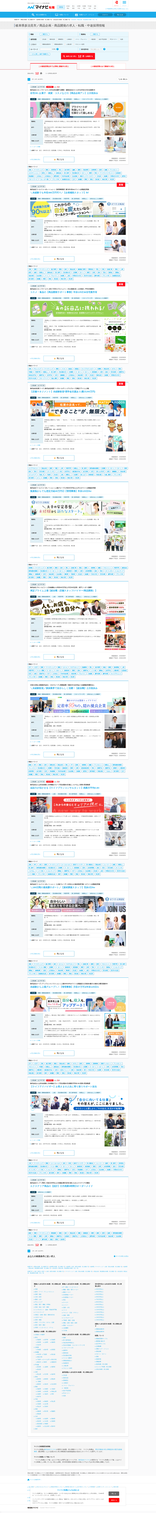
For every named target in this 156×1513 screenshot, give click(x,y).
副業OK (65, 1350)
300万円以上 (99, 1289)
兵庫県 (39, 1391)
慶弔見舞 (97, 673)
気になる (120, 15)
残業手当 (41, 375)
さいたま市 (46, 1359)
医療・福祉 (38, 1294)
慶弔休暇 (97, 275)
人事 (122, 269)
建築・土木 (38, 1299)
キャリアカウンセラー (88, 369)
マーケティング (38, 170)
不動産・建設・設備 (69, 1320)
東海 (61, 7)
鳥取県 (39, 1401)
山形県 (46, 1342)
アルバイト (54, 275)
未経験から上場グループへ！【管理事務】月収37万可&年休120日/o (64, 987)
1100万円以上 (100, 1309)
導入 (60, 170)
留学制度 (92, 771)
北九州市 (46, 1426)
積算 (92, 1233)
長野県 (53, 1367)
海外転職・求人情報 (102, 1364)
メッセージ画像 (35, 146)
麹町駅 (66, 574)
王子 (30, 667)
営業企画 (52, 765)
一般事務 (92, 568)
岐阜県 (63, 1239)
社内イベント (64, 1070)
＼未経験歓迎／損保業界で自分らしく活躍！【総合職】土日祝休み (64, 688)
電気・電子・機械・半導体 (42, 1304)
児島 (30, 170)
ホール (65, 667)
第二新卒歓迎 (67, 1340)
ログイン (116, 5)
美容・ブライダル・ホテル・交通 (44, 1322)
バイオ (63, 369)
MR (35, 765)
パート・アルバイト (69, 1385)
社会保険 (74, 176)
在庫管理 (93, 170)
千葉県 (45, 1354)
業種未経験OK (100, 1331)
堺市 (52, 1394)
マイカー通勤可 (67, 1358)
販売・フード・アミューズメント (44, 1291)
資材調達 (116, 667)
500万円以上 (99, 1294)
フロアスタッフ (74, 667)
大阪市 (46, 1394)
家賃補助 (94, 372)
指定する (45, 34)
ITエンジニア (37, 369)
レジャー (65, 1305)
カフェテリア (32, 474)
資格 (97, 1356)
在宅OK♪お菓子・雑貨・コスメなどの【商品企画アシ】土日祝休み (64, 93)
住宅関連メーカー (68, 1294)
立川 (73, 179)
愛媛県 (53, 1411)
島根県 (46, 1401)
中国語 (30, 372)
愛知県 (53, 1379)
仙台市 (39, 1345)
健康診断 (37, 574)
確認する (114, 1500)
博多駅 (73, 574)
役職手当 (121, 372)
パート (46, 275)
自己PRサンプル (100, 1343)
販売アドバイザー (78, 864)
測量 (79, 1233)
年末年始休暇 (65, 176)
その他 (65, 1330)
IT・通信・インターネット (70, 1287)
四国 (84, 8)
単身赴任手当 (32, 375)
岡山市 (39, 1406)
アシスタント (114, 170)
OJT (48, 673)
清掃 (51, 468)
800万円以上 (99, 1302)
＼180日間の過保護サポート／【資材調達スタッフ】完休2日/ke (62, 887)
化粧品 (70, 369)
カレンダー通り (44, 179)
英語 (119, 369)
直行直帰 (31, 279)
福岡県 (39, 1418)
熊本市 (53, 1426)
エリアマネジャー (34, 468)
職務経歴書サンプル (102, 1338)
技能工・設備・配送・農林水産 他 (44, 1314)
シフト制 (59, 471)
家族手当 (41, 673)
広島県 (39, 1404)
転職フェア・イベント (104, 1487)
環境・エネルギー (68, 1325)
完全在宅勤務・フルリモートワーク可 (74, 1345)
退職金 (117, 272)
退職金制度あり (67, 1360)
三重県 (39, 1381)
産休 (99, 272)
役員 (64, 1395)
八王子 (36, 667)
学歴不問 (37, 372)
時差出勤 (98, 474)
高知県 (39, 1414)
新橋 (30, 765)
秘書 (106, 170)
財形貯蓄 (31, 771)
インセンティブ (119, 571)
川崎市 (45, 1362)
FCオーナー (66, 1393)
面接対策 (98, 1359)
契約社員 (98, 375)
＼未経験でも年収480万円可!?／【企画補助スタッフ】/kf (59, 192)
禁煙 (90, 173)
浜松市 (46, 1384)
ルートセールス (65, 864)
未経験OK (66, 1363)
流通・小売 (66, 1307)
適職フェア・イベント (102, 1349)
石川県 (46, 1374)
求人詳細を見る (35, 159)
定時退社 (121, 1163)
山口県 (46, 1404)
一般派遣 (65, 1388)
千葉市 (39, 1359)
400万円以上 (99, 1291)
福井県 (53, 1374)
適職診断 (98, 1361)
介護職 (99, 369)
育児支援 (57, 768)
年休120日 (94, 574)
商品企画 (72, 269)
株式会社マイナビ (50, 1449)
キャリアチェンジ (116, 673)
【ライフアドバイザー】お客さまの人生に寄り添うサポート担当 (63, 1086)
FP (72, 765)
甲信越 (89, 6)
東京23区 (54, 1359)
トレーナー (106, 864)
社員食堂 (118, 173)
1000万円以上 (100, 1307)
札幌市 (43, 1334)
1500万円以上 (100, 1320)
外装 (103, 269)
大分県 (46, 1421)
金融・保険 (66, 1315)
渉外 (45, 765)
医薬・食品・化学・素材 (42, 1307)
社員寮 (76, 474)
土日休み (39, 176)
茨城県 (39, 1349)
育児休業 (113, 372)
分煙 (93, 272)
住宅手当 (49, 375)
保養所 (115, 768)
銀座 (30, 1233)
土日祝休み (47, 176)
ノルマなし (32, 871)
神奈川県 (104, 179)
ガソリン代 (50, 471)
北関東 (78, 6)
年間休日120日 (114, 176)
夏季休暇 (56, 176)
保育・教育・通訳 (40, 1325)
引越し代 (41, 474)
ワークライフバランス (106, 173)
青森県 (39, 1339)
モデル (114, 369)
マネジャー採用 (67, 1368)
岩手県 (46, 1339)
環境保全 (90, 269)
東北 (73, 6)
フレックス (32, 768)
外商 (69, 1163)
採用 (100, 170)
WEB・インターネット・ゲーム (44, 1327)
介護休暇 (116, 670)
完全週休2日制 (67, 1355)
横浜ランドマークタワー (87, 176)
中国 (79, 8)
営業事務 (95, 1063)
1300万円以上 (100, 1314)
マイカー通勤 (40, 670)
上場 (68, 275)
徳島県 (39, 1411)
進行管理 (67, 170)
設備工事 (109, 269)
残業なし (68, 474)
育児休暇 (102, 574)
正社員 (99, 176)
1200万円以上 (100, 1312)
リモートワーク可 (68, 1348)
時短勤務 (31, 176)
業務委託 (65, 1380)
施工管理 (53, 269)
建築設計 (85, 1233)
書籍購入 (62, 375)
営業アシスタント (106, 1063)
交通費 (75, 272)
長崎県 (53, 1418)
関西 (73, 8)
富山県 (39, 1374)
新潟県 (39, 1367)
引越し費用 (54, 378)
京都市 (39, 1394)
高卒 (59, 874)
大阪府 (53, 1389)
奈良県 (46, 1391)
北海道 (68, 6)
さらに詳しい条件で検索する (40, 54)
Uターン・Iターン (101, 1354)
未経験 (106, 176)
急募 (35, 272)
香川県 (46, 1411)
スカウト (105, 15)
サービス (65, 1302)
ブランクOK (55, 179)
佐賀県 (46, 1418)
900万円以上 (99, 1304)
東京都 (97, 179)
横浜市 (39, 1362)
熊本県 (39, 1421)
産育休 (124, 176)
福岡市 (39, 1426)
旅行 (66, 269)
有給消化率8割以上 (68, 1342)
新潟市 (39, 1369)
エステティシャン (34, 173)
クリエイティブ (39, 1312)
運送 (116, 269)
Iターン (84, 173)
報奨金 (110, 272)
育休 (96, 173)
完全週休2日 (75, 173)
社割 (108, 471)
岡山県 (53, 1401)
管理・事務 (38, 1320)
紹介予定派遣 (67, 1390)
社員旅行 (67, 1236)
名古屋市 (53, 1384)
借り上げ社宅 (100, 471)
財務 (76, 765)
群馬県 (53, 1349)
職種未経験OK (100, 1329)
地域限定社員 (66, 179)
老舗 (51, 1239)
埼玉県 (112, 179)
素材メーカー (67, 1292)
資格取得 (69, 571)
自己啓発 (85, 471)
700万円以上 (99, 1299)
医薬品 (77, 369)
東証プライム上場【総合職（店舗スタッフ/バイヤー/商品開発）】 (63, 590)
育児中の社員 (88, 275)
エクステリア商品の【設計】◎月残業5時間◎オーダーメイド (61, 1186)
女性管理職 (88, 571)
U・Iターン (79, 372)
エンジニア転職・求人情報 (103, 1366)
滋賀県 (39, 1389)
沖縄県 (46, 1423)
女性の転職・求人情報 (102, 1369)
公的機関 (65, 1328)
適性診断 (98, 1351)
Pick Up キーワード (42, 1487)
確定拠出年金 (76, 471)
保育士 (43, 173)
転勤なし (50, 173)
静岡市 (39, 1384)
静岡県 (46, 1379)
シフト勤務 (32, 874)
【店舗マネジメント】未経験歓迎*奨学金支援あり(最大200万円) (62, 391)
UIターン (58, 670)
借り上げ (83, 474)
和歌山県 (53, 1391)
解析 (68, 1063)
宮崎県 (53, 1421)
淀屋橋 (30, 568)
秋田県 (39, 1342)
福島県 (53, 1342)
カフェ (38, 478)
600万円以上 (99, 1297)
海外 (95, 8)
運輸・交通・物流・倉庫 (70, 1323)
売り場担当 (89, 864)
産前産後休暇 (85, 768)
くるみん (108, 771)
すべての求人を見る (122, 1256)
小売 (40, 864)
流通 (45, 864)
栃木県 (46, 1349)
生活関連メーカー (68, 1297)
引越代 (49, 474)
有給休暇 (31, 275)
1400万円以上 (100, 1317)
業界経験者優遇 (94, 468)
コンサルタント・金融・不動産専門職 (46, 1309)
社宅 (56, 375)
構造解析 (53, 1233)
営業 (35, 269)
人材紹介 (65, 1383)
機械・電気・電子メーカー (70, 1289)
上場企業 (65, 1365)
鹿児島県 (39, 1423)
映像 (104, 667)
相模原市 (53, 1362)
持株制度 (90, 474)
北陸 (95, 6)
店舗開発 (84, 667)
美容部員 (53, 170)
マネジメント (107, 568)
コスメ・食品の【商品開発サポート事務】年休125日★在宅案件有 (63, 292)
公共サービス (39, 1317)
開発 (47, 170)
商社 (64, 1300)
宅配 (56, 468)
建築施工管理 (82, 269)
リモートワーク (33, 179)
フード (65, 1310)
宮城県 (53, 1339)
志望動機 (98, 1346)
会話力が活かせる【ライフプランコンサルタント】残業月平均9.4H (64, 788)
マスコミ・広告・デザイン (70, 1312)
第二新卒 (66, 173)
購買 (79, 170)
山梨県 (46, 1367)
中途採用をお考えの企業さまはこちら (117, 8)
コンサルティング (68, 1317)
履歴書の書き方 (100, 1341)
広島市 (46, 1406)
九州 (89, 8)
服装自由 (58, 173)
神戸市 (39, 1396)
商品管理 (85, 170)
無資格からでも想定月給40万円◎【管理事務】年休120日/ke (60, 491)
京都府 (46, 1389)
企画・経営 (38, 1297)
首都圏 (84, 6)
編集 (73, 170)
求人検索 (31, 1487)
